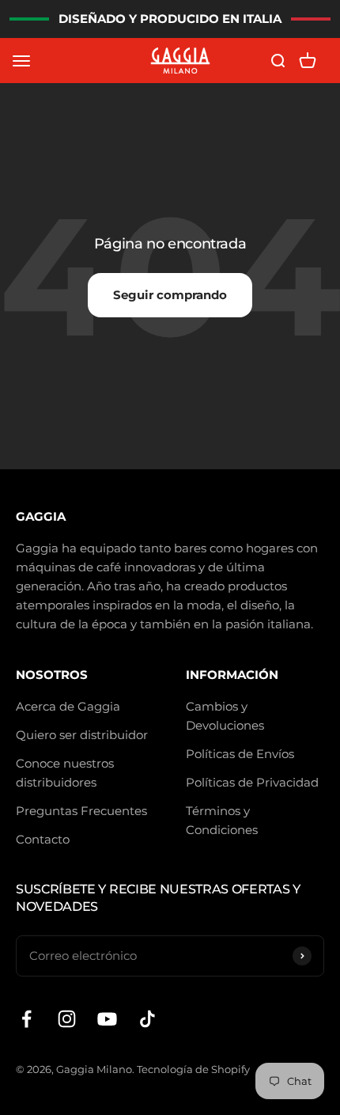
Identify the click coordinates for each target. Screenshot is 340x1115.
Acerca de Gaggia (68, 706)
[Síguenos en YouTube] (107, 1019)
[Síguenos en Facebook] (26, 1019)
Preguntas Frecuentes (81, 810)
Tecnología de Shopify (193, 1069)
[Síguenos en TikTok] (147, 1019)
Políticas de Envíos (240, 753)
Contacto (43, 839)
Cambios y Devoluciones (225, 716)
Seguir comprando (170, 294)
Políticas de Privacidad (252, 782)
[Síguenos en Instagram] (66, 1019)
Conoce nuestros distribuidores (65, 773)
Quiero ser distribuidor (82, 734)
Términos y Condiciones (222, 820)
